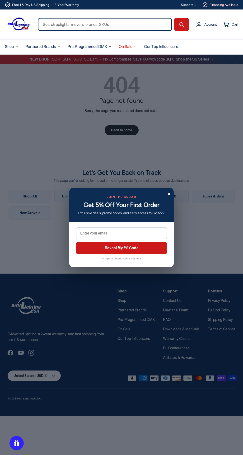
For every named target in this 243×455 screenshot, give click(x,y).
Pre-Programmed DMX (87, 46)
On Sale (125, 46)
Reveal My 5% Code (122, 248)
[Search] (181, 24)
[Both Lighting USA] (18, 24)
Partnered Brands (40, 46)
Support (187, 5)
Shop (9, 46)
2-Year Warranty (67, 5)
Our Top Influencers (161, 46)
